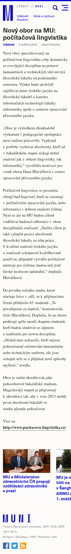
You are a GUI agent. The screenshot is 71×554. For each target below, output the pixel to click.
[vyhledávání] (55, 8)
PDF (33, 537)
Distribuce (22, 537)
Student (22, 19)
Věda (44, 16)
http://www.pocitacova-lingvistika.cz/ (34, 427)
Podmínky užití (47, 537)
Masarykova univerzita (27, 526)
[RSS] (23, 546)
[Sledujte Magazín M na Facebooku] (6, 546)
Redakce (8, 537)
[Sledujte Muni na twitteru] (14, 546)
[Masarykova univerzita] (17, 519)
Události (22, 16)
